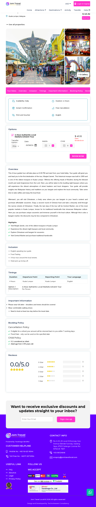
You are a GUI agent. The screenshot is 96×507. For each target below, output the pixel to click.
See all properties (17, 24)
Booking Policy (76, 91)
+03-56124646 (59, 453)
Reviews (88, 91)
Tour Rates (11, 91)
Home (29, 10)
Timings (42, 91)
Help (86, 10)
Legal (11, 476)
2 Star (41, 376)
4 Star (41, 367)
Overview (23, 91)
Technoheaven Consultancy (58, 503)
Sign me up (66, 419)
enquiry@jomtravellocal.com (65, 457)
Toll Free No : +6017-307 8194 (21, 456)
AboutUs (12, 473)
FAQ (10, 470)
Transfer (77, 10)
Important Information (58, 91)
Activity (68, 10)
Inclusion (33, 91)
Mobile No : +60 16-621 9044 (21, 451)
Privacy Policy (15, 479)
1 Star (40, 381)
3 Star (40, 372)
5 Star (40, 362)
